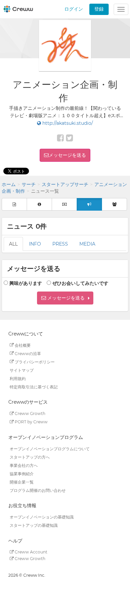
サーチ (29, 184)
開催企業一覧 (22, 481)
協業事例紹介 (22, 473)
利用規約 (18, 378)
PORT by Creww (31, 421)
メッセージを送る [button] (67, 155)
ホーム (9, 184)
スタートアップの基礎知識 (34, 525)
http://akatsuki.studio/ (67, 123)
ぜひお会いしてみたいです (80, 283)
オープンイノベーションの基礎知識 (42, 516)
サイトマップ (22, 369)
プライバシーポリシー (34, 361)
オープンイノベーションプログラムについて (50, 448)
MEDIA (87, 244)
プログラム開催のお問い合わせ (38, 490)
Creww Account (30, 551)
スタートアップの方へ (30, 456)
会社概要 (22, 344)
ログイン (73, 9)
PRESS (60, 244)
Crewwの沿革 (27, 353)
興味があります (25, 283)
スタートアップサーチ (65, 184)
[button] (65, 298)
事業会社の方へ (24, 465)
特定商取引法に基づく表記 (34, 386)
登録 (99, 9)
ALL (13, 244)
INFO (35, 244)
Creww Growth (29, 413)
